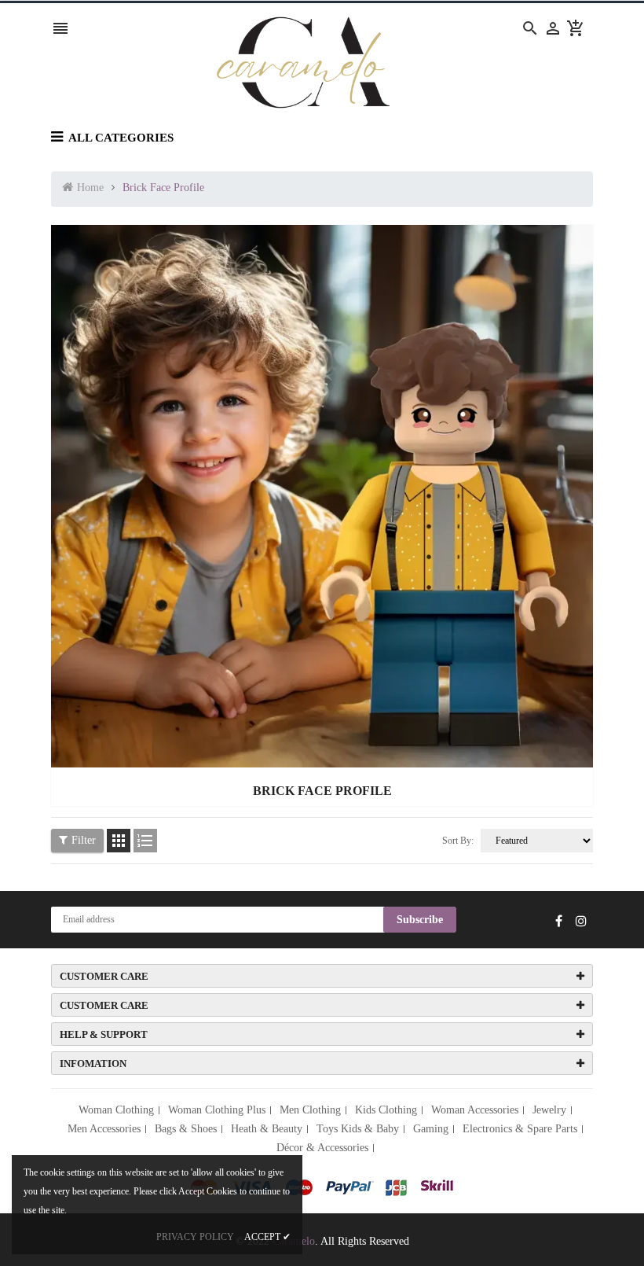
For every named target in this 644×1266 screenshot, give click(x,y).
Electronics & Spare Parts (520, 1129)
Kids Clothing (386, 1110)
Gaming (430, 1129)
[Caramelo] (322, 1186)
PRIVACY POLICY (195, 1236)
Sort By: (458, 840)
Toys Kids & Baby (358, 1129)
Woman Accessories (474, 1110)
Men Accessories (104, 1129)
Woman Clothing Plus (216, 1110)
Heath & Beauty (266, 1129)
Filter (83, 840)
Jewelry (549, 1110)
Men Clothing (310, 1110)
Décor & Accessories (322, 1148)
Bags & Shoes (186, 1129)
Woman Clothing (116, 1110)
